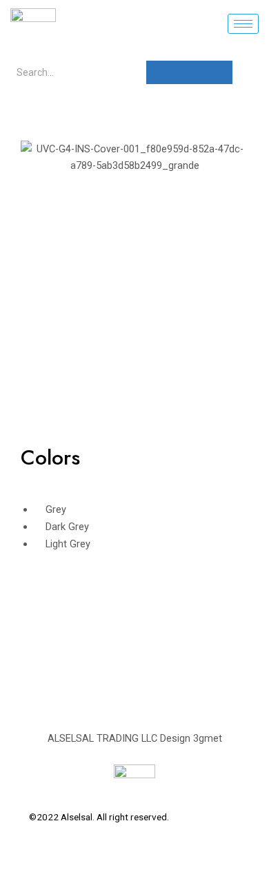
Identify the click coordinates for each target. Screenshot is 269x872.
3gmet (207, 738)
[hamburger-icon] (243, 24)
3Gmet (227, 816)
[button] (34, 157)
